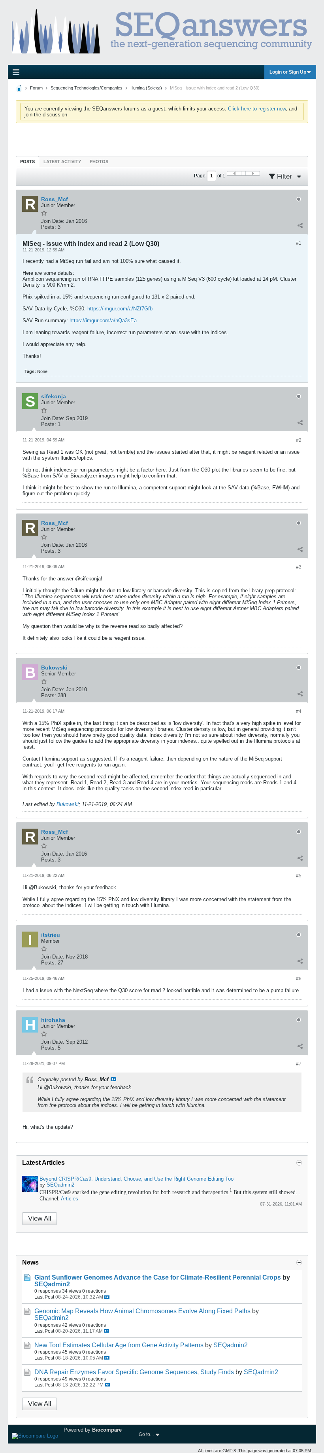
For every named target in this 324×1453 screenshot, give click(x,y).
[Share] (300, 225)
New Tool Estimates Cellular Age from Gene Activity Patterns (118, 1345)
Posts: (48, 227)
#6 (298, 978)
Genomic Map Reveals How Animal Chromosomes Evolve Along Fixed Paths (142, 1311)
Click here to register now (257, 109)
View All (39, 1218)
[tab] (27, 161)
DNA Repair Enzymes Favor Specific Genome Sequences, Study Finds (134, 1372)
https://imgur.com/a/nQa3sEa (103, 320)
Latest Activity (62, 161)
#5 (298, 876)
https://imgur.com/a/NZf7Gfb (120, 309)
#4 (298, 711)
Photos (99, 161)
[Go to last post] (106, 1297)
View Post (113, 1079)
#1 (298, 243)
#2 (298, 440)
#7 (298, 1064)
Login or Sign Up (287, 72)
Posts (27, 161)
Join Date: (52, 221)
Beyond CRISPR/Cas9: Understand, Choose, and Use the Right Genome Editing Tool (137, 1179)
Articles (69, 1199)
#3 (298, 567)
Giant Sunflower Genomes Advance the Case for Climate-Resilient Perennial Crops (157, 1277)
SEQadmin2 (60, 1185)
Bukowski (68, 804)
